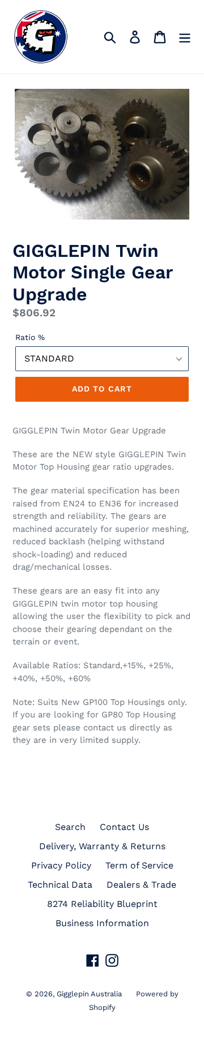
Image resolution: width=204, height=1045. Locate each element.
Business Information (102, 923)
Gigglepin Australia (89, 994)
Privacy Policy (61, 865)
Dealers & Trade (141, 884)
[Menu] (184, 37)
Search (70, 827)
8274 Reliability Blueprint (102, 903)
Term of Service (139, 865)
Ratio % (30, 337)
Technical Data (60, 884)
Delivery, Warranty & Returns (102, 846)
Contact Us (124, 827)
